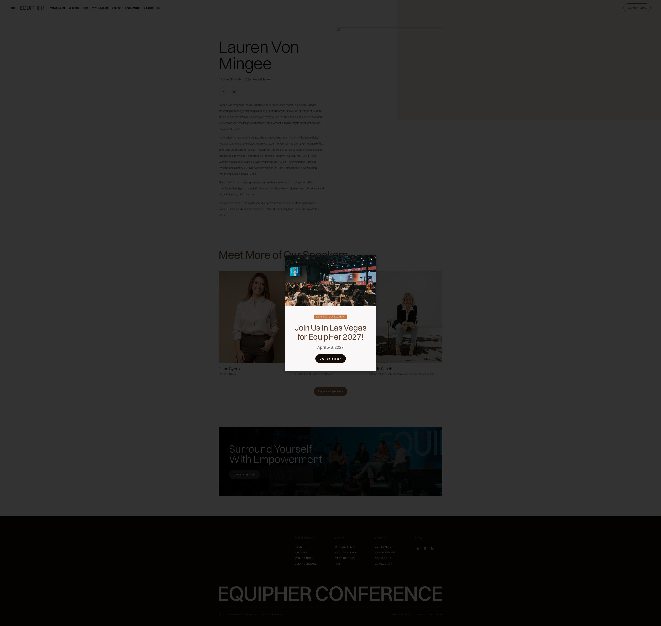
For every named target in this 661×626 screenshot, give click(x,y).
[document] (330, 313)
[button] (371, 259)
